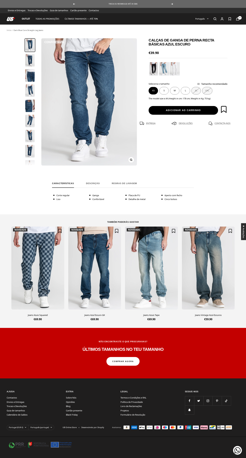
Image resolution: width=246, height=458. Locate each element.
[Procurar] (215, 18)
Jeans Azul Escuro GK (94, 315)
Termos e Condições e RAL (133, 397)
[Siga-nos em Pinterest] (217, 400)
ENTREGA (150, 123)
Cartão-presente (78, 10)
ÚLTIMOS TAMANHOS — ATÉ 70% (81, 18)
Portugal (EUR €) (16, 427)
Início (9, 30)
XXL (207, 90)
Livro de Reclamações (131, 406)
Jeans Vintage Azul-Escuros (208, 315)
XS (153, 90)
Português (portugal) (39, 427)
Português (200, 18)
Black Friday (72, 414)
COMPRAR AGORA (123, 361)
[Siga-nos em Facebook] (189, 400)
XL (196, 90)
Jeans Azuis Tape (151, 315)
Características (63, 183)
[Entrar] (222, 18)
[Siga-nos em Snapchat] (189, 410)
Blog (68, 406)
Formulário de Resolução (132, 414)
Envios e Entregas (16, 10)
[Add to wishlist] (223, 109)
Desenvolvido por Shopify (92, 427)
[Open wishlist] (230, 19)
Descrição (93, 183)
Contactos (94, 10)
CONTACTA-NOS (222, 123)
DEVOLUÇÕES (186, 123)
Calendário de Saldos (17, 414)
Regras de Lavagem (124, 183)
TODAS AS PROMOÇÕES (47, 18)
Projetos (124, 410)
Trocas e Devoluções (38, 10)
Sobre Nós (71, 397)
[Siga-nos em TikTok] (226, 400)
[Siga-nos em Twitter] (198, 400)
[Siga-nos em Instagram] (208, 400)
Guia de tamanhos (59, 10)
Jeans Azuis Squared (38, 315)
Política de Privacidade (131, 401)
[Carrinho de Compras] (237, 18)
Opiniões (70, 401)
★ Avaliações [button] (243, 231)
